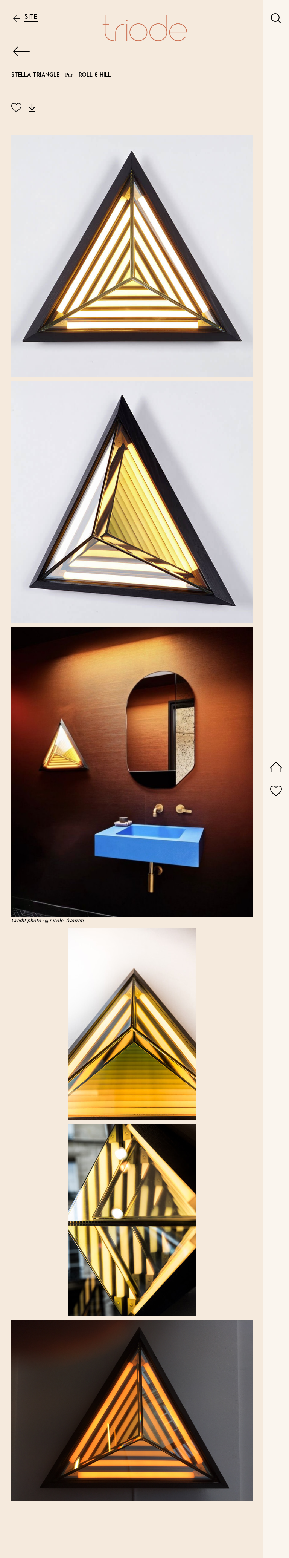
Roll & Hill (95, 75)
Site (31, 17)
